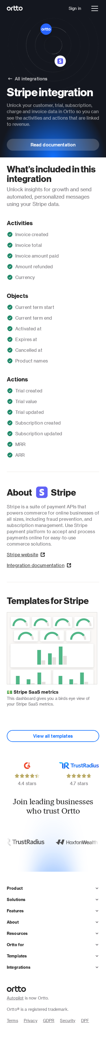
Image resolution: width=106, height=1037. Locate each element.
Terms (12, 1020)
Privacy (30, 1020)
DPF (85, 1020)
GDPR (49, 1020)
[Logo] (15, 8)
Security (67, 1020)
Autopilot (15, 998)
